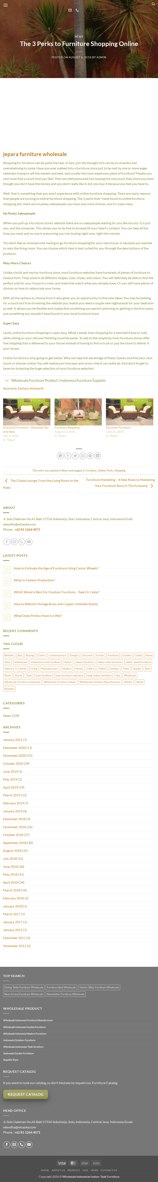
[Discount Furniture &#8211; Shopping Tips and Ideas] (26, 411)
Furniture (91, 470)
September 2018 (15, 843)
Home (149, 655)
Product (73, 1170)
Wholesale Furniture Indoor (60, 682)
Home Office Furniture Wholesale (99, 987)
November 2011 (14, 946)
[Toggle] (7, 381)
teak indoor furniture (99, 675)
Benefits (9, 655)
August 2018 (12, 850)
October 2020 (13, 763)
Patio (126, 668)
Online (101, 470)
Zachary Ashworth (30, 388)
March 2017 (11, 914)
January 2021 (12, 740)
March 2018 (11, 890)
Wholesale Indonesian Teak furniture (23, 1046)
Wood (139, 682)
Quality (137, 668)
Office (90, 668)
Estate (100, 655)
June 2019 (10, 771)
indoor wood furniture (138, 662)
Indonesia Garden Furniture (18, 1053)
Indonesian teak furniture (45, 662)
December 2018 (14, 819)
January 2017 (12, 922)
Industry (9, 668)
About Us (58, 1170)
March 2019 (11, 795)
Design (74, 655)
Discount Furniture (118, 427)
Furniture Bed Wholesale (61, 987)
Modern (67, 668)
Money (79, 668)
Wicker (128, 682)
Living (33, 668)
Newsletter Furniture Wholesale (66, 994)
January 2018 (12, 906)
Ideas (7, 662)
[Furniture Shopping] (78, 411)
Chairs (41, 655)
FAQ (85, 1170)
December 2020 (14, 748)
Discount (87, 655)
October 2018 (13, 835)
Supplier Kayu (10, 1059)
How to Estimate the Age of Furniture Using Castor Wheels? (56, 568)
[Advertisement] (79, 109)
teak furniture (44, 675)
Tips (117, 675)
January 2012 (12, 930)
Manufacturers (50, 668)
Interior (22, 668)
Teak (29, 675)
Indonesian (20, 662)
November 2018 (14, 827)
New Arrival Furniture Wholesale (23, 994)
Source (8, 388)
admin (101, 57)
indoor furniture (85, 662)
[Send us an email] (14, 541)
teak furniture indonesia (70, 675)
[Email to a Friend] (82, 455)
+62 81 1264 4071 (27, 529)
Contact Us (109, 1170)
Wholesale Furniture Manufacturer (100, 682)
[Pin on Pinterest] (90, 455)
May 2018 (10, 874)
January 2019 (12, 811)
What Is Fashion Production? (34, 580)
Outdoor (114, 668)
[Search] (153, 4)
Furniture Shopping (67, 427)
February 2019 (13, 803)
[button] (5, 5)
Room (7, 675)
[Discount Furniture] (129, 411)
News (79, 36)
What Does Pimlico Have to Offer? (38, 615)
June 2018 (10, 866)
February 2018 (13, 898)
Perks (110, 470)
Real (147, 668)
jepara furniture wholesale (35, 154)
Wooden (9, 688)
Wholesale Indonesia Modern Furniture (24, 1033)
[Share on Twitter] (75, 455)
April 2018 (10, 882)
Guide (138, 655)
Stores (18, 675)
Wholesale (130, 675)
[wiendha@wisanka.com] (70, 10)
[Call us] (21, 541)
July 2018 (10, 858)
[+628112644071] (78, 10)
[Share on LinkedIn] (97, 455)
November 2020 (14, 755)
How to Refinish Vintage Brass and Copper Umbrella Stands (56, 604)
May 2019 (10, 779)
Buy (20, 655)
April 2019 (10, 787)
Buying (30, 655)
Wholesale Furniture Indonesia (22, 682)
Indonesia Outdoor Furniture (19, 1040)
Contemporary (57, 655)
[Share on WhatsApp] (60, 455)
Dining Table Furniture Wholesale (23, 987)
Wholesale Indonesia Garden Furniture (24, 1027)
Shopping (120, 470)
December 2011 (14, 938)
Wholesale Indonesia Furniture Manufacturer (28, 1020)
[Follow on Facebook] (6, 541)
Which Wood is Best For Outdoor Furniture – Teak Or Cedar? (57, 592)
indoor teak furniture (110, 662)
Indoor (68, 662)
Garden (126, 655)
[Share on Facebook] (67, 455)
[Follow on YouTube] (29, 541)
